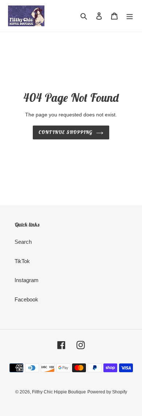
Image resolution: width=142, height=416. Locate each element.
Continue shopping (65, 132)
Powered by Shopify (107, 391)
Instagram (27, 280)
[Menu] (129, 16)
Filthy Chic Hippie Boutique (59, 391)
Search (23, 242)
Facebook (26, 299)
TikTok (22, 261)
